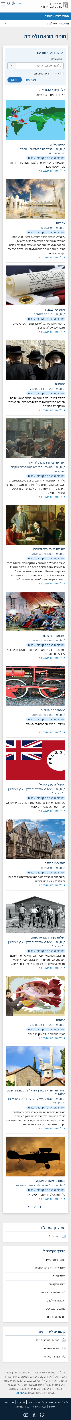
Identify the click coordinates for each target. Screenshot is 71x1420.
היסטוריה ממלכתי (58, 23)
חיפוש (14, 80)
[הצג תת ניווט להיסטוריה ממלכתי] (5, 23)
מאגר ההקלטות (57, 1284)
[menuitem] (35, 1236)
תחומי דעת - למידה (57, 16)
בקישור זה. (22, 1393)
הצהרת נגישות (22, 1406)
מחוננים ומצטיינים (56, 1309)
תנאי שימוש (39, 1406)
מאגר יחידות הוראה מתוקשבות (49, 1268)
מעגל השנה (59, 1276)
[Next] (28, 1206)
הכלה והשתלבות (56, 1300)
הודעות (21, 1402)
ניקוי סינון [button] (30, 80)
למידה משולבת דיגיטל (53, 1292)
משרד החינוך (55, 3)
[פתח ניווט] (2, 4)
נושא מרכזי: (57, 59)
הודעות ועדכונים (56, 1317)
